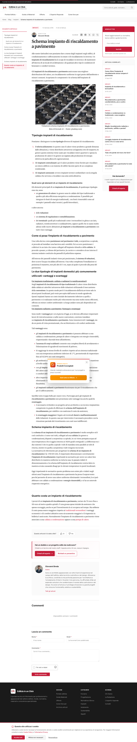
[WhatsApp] (93, 35)
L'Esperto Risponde (56, 15)
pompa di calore (82, 520)
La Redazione (130, 2)
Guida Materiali (61, 697)
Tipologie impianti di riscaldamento (10, 36)
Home (4, 19)
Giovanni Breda (43, 36)
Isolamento (85, 707)
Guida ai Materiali (28, 15)
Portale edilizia (61, 694)
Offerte (42, 15)
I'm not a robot (41, 667)
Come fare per (73, 15)
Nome (34, 637)
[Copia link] (97, 35)
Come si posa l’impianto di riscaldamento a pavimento (13, 48)
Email (69, 637)
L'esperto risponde (112, 700)
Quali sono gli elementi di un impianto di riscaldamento (14, 42)
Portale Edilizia (10, 15)
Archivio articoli (61, 707)
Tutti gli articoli (50, 591)
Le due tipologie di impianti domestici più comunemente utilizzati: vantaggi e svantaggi (14, 55)
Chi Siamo (121, 2)
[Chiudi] (86, 362)
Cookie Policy (28, 732)
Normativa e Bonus (87, 700)
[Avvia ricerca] (131, 8)
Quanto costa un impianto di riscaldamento (14, 66)
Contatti (112, 2)
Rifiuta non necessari (35, 737)
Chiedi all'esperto (43, 553)
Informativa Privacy (41, 732)
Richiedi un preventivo (66, 553)
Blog (9, 19)
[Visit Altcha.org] (55, 668)
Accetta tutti (18, 737)
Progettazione (86, 697)
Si (63, 533)
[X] (89, 35)
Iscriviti (118, 49)
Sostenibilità (85, 711)
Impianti (16, 19)
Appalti (83, 714)
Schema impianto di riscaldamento (15, 61)
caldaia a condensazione (54, 520)
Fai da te (84, 694)
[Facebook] (85, 35)
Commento (36, 648)
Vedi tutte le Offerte (67, 378)
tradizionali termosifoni (76, 510)
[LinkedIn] (81, 35)
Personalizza (52, 737)
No (72, 533)
